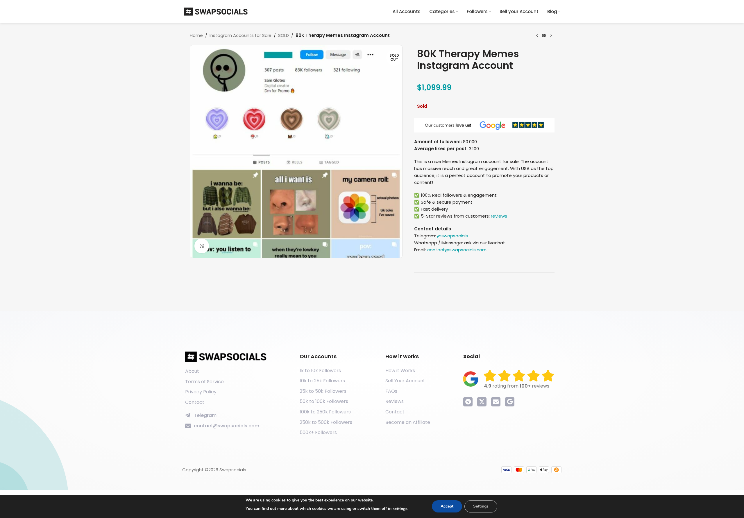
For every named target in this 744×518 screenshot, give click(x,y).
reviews (499, 216)
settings (400, 509)
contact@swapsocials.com (457, 250)
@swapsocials (452, 236)
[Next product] (551, 35)
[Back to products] (544, 35)
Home (196, 35)
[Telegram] (468, 401)
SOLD (283, 35)
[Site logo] (216, 11)
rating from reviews (516, 386)
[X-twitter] (482, 401)
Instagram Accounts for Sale (240, 35)
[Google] (509, 401)
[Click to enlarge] (201, 246)
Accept (447, 506)
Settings (481, 506)
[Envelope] (495, 401)
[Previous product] (537, 35)
